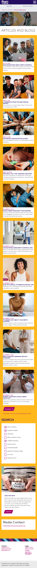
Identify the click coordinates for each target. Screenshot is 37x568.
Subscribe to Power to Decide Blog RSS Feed (17, 413)
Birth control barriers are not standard (15, 357)
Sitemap (27, 550)
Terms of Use (29, 547)
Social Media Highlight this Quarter (17, 211)
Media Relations (6, 549)
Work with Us (5, 550)
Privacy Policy (29, 549)
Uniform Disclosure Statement (28, 553)
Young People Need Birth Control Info (18, 248)
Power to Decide (6, 10)
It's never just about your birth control (15, 320)
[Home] (5, 2)
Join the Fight (9, 495)
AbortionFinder (28, 6)
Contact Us (5, 547)
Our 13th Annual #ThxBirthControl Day (18, 285)
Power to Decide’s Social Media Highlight (15, 397)
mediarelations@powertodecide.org (14, 526)
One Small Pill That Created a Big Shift (17, 174)
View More (8, 409)
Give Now (8, 511)
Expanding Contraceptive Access (15, 138)
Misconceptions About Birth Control (17, 65)
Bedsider (9, 6)
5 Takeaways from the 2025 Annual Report (16, 102)
